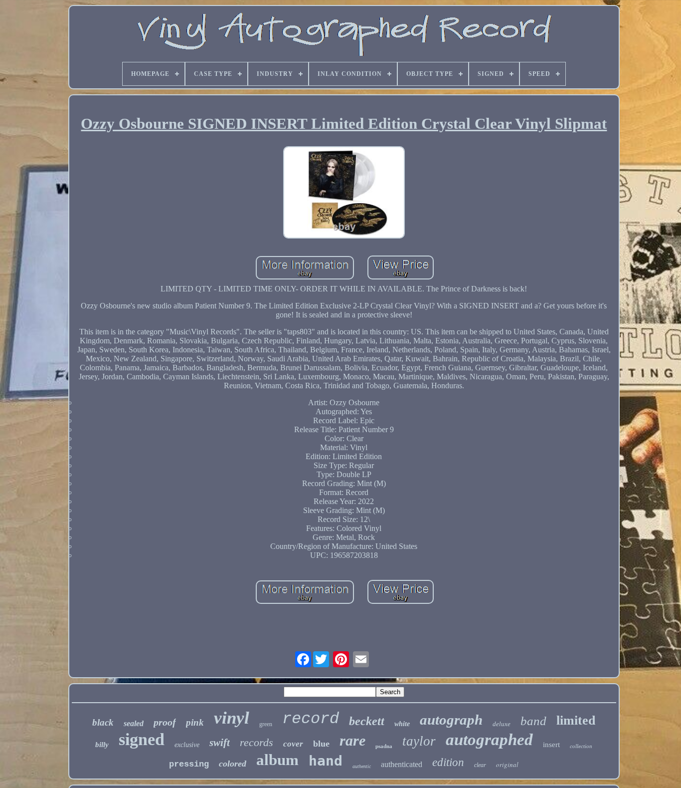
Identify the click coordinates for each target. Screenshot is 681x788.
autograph (451, 720)
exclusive (186, 745)
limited (575, 720)
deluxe (502, 724)
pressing (189, 764)
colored (232, 764)
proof (165, 722)
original (507, 764)
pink (195, 722)
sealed (134, 723)
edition (448, 762)
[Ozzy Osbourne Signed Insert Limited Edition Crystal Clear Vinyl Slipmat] (344, 193)
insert (551, 745)
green (265, 724)
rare (352, 740)
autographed (489, 740)
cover (293, 744)
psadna (383, 746)
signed (142, 739)
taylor (419, 741)
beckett (366, 721)
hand (325, 761)
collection (581, 746)
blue (321, 744)
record (310, 719)
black (103, 722)
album (277, 760)
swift (219, 743)
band (533, 721)
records (256, 742)
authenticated (401, 764)
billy (102, 745)
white (402, 724)
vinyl (231, 718)
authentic (361, 766)
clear (480, 765)
